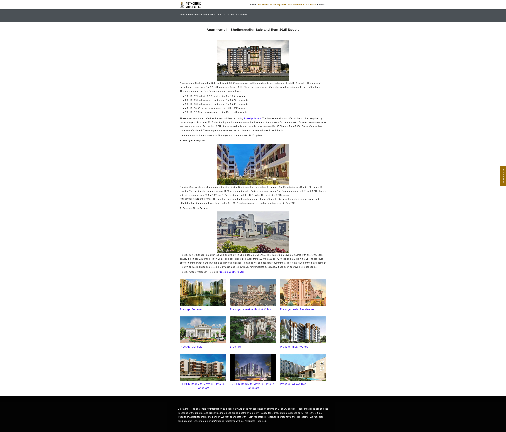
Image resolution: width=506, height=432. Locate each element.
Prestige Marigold (191, 346)
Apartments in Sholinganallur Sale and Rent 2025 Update (287, 4)
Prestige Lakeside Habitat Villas (250, 309)
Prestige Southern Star (231, 272)
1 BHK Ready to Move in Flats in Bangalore (203, 386)
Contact (321, 4)
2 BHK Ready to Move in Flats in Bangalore (253, 386)
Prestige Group (252, 118)
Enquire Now (503, 176)
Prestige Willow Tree (293, 384)
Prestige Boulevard (192, 309)
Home (253, 4)
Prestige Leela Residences (297, 309)
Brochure (236, 346)
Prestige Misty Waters (294, 346)
